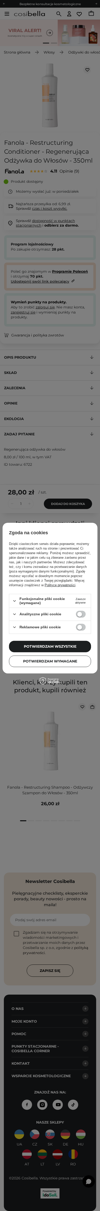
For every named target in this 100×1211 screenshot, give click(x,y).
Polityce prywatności (60, 585)
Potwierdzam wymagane (50, 661)
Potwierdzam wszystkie (50, 646)
